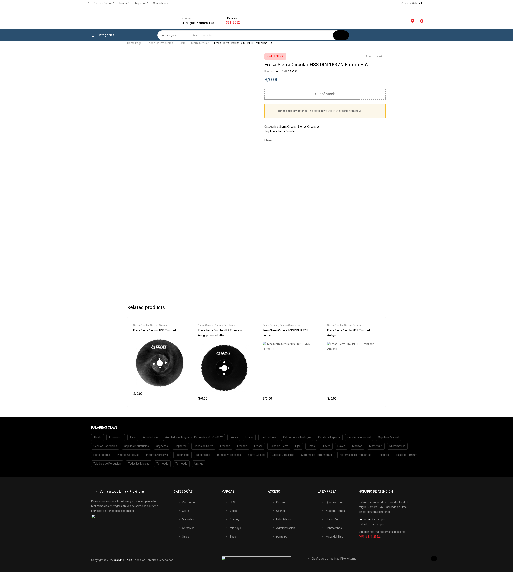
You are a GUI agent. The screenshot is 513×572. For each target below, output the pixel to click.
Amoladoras (150, 437)
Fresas (258, 446)
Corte (182, 43)
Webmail (417, 3)
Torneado (162, 464)
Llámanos (231, 18)
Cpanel (405, 3)
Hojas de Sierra (279, 446)
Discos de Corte (203, 446)
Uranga (198, 464)
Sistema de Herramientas (317, 455)
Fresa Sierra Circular (282, 131)
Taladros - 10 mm (406, 455)
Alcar (133, 437)
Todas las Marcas (138, 464)
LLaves (326, 446)
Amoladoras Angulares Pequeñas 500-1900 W (194, 437)
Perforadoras (101, 455)
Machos (357, 446)
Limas (311, 446)
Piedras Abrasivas (128, 455)
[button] (434, 558)
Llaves (341, 446)
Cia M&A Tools (123, 560)
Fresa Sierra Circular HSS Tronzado (155, 330)
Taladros (383, 455)
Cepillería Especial (329, 437)
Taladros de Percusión (107, 464)
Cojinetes (162, 446)
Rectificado (182, 455)
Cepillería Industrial (359, 437)
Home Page (134, 43)
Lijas (298, 446)
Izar (276, 71)
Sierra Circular (200, 43)
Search (341, 35)
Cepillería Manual (388, 437)
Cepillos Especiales (105, 446)
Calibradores (268, 437)
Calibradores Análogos (297, 437)
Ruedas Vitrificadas (229, 455)
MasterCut (375, 446)
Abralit (97, 437)
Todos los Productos (160, 43)
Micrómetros (397, 446)
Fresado (225, 446)
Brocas (234, 437)
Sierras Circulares (309, 127)
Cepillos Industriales (136, 446)
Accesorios (116, 437)
